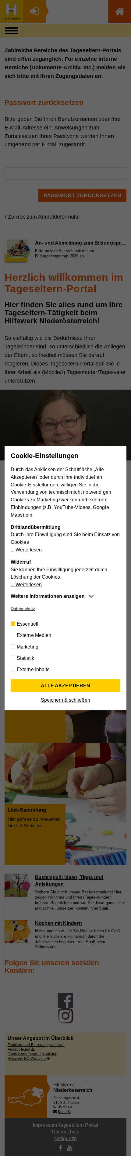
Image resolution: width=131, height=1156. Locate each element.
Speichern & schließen (65, 700)
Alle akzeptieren (65, 685)
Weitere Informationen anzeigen (48, 596)
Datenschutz (23, 608)
